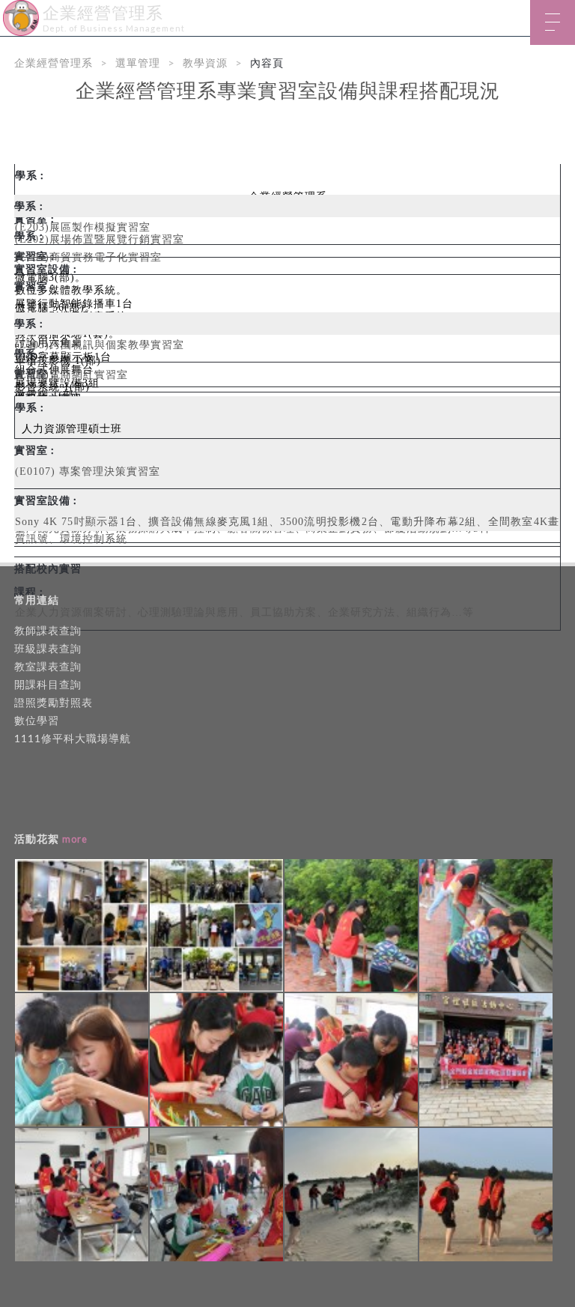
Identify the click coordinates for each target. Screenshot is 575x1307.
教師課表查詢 (48, 630)
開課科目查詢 (48, 684)
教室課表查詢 (48, 666)
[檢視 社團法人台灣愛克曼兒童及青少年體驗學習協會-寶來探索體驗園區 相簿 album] (216, 925)
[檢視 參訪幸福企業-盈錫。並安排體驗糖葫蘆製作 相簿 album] (81, 925)
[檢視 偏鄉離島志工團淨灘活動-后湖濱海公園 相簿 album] (351, 1194)
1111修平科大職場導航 (72, 738)
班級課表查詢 (48, 648)
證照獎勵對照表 (53, 702)
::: (5, 10)
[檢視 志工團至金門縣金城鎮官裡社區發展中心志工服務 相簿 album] (351, 925)
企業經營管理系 (53, 62)
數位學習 (36, 720)
